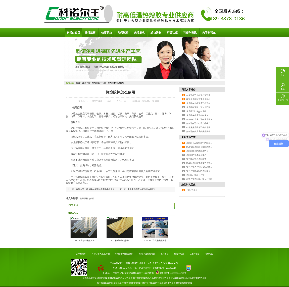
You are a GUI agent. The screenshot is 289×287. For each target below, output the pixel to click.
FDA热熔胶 (201, 278)
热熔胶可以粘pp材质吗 (196, 111)
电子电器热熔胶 (104, 283)
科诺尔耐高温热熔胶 (101, 254)
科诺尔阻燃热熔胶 (147, 254)
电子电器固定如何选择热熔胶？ (142, 189)
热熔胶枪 (123, 32)
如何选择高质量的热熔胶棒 (198, 131)
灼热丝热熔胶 (190, 278)
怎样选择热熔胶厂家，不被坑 (199, 179)
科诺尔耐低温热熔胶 (124, 254)
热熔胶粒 (106, 32)
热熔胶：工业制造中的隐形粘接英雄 (202, 143)
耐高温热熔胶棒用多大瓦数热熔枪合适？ (204, 163)
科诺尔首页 (73, 32)
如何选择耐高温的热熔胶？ (198, 171)
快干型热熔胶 (139, 278)
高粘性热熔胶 (152, 278)
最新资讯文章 (188, 137)
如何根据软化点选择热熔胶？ (199, 119)
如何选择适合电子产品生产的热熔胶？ (203, 123)
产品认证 (172, 32)
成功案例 (156, 32)
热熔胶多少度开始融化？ (197, 115)
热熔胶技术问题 (99, 83)
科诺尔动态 (179, 254)
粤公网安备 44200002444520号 (173, 273)
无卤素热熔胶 (177, 278)
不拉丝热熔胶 (126, 278)
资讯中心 (86, 83)
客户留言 (164, 254)
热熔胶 (74, 113)
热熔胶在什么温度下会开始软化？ (201, 103)
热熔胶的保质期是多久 (196, 155)
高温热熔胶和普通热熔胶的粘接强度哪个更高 (206, 99)
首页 (78, 83)
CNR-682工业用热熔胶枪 (155, 240)
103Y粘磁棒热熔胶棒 (119, 240)
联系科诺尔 (194, 254)
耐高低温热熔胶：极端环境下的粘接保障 (204, 147)
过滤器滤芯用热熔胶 (166, 283)
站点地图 (209, 254)
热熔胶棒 (90, 32)
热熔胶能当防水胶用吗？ (197, 151)
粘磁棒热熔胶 (118, 283)
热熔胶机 (139, 32)
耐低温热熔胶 (101, 278)
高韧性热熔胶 (164, 278)
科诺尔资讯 (190, 32)
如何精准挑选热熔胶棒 (196, 159)
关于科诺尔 (209, 32)
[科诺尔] (120, 23)
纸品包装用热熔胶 (132, 283)
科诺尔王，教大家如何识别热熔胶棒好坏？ (95, 189)
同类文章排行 (188, 89)
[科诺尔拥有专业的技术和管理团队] (144, 78)
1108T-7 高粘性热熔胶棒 (83, 240)
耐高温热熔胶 (89, 278)
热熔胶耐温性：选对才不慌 (198, 107)
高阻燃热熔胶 (114, 278)
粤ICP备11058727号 (169, 263)
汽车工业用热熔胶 (149, 283)
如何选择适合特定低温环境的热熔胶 (202, 95)
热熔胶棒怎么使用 (116, 83)
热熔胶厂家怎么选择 (195, 175)
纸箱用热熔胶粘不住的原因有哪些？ (202, 127)
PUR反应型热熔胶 (184, 283)
